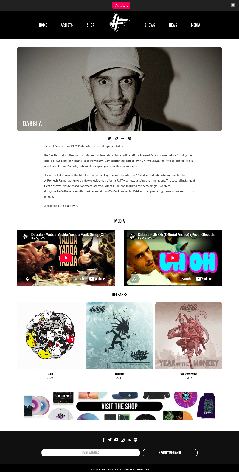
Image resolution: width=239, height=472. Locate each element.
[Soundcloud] (129, 440)
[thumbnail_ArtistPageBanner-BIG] (119, 393)
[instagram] (116, 138)
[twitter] (109, 138)
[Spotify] (135, 440)
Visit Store (121, 5)
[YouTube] (116, 440)
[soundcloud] (122, 138)
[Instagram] (123, 440)
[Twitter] (110, 440)
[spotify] (129, 138)
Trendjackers (141, 469)
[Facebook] (103, 440)
